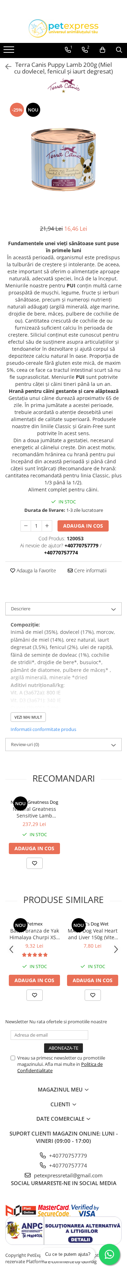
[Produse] (10, 51)
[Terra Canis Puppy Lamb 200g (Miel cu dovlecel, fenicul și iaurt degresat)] (63, 160)
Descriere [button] (20, 608)
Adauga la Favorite (35, 570)
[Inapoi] (5, 66)
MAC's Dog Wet (93, 924)
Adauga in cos (83, 525)
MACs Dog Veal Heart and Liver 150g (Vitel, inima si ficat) (92, 934)
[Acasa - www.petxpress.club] (63, 28)
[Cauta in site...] (119, 50)
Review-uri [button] (25, 744)
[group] (63, 160)
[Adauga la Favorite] (34, 863)
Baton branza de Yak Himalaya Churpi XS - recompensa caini (34, 934)
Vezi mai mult (28, 717)
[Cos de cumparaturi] (102, 50)
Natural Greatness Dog (34, 802)
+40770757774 (67, 1165)
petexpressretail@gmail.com (67, 1175)
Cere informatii (90, 570)
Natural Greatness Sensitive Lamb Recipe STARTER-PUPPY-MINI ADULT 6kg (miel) (34, 812)
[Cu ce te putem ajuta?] (109, 1254)
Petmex (34, 924)
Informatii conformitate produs (43, 729)
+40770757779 (67, 1155)
